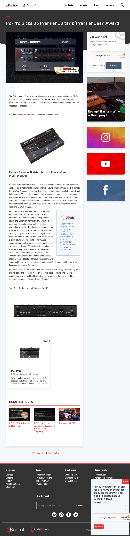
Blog (96, 5)
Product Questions (44, 478)
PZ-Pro (40, 185)
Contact (9, 475)
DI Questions (71, 481)
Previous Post (38, 453)
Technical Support (43, 475)
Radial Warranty (42, 481)
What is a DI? (71, 475)
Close (125, 481)
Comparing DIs (71, 478)
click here (23, 115)
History (9, 481)
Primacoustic (100, 475)
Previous (88, 99)
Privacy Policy (42, 484)
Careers (9, 478)
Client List (10, 487)
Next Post (52, 453)
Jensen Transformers (104, 478)
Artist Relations (13, 484)
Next (123, 99)
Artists (83, 5)
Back (8, 16)
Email (100, 503)
